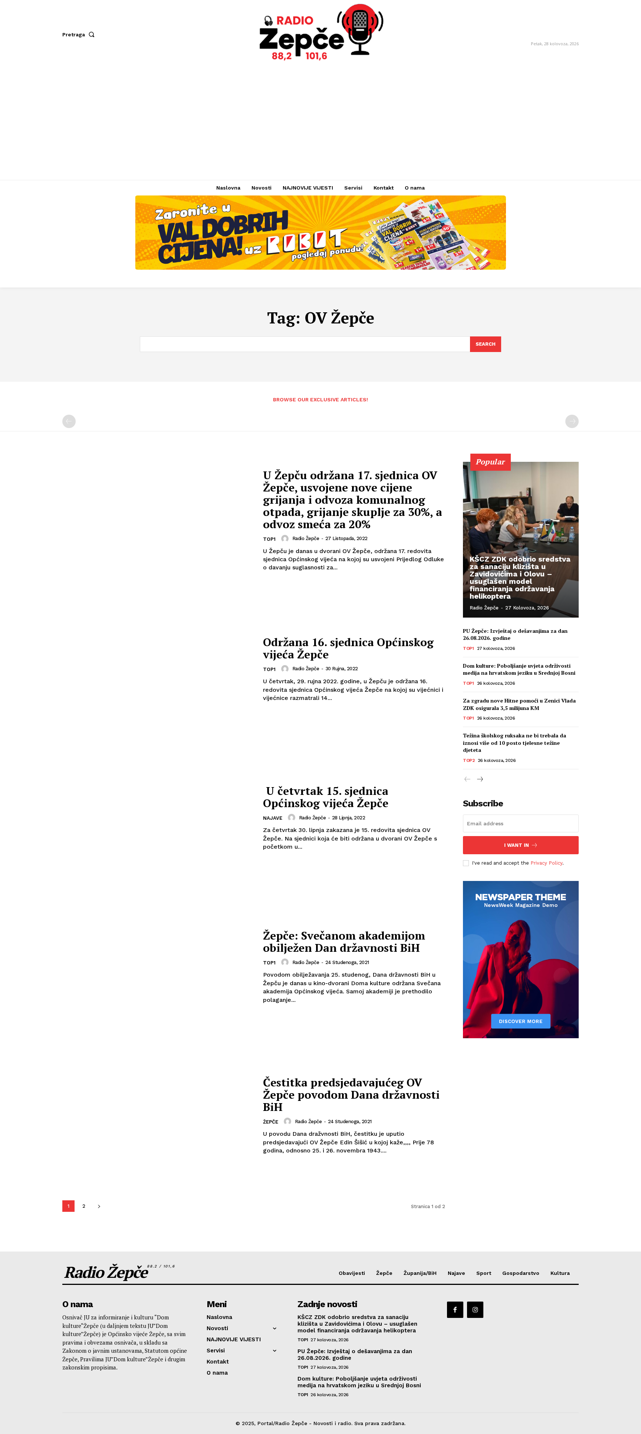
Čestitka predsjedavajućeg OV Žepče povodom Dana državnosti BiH (351, 1094)
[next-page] (99, 1206)
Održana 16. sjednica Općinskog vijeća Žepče (348, 648)
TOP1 (269, 539)
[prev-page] (69, 421)
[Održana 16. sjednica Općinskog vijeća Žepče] (158, 669)
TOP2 (468, 760)
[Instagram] (475, 1310)
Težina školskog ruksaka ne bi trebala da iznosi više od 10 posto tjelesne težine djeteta (514, 742)
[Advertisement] (320, 124)
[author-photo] (286, 538)
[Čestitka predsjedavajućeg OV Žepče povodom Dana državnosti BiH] (158, 1116)
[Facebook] (455, 1310)
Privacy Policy (546, 863)
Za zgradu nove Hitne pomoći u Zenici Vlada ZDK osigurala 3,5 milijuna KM (519, 704)
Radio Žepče (305, 538)
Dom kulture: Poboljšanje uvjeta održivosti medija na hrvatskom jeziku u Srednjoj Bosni (519, 669)
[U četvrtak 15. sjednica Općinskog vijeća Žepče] (158, 818)
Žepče (270, 1122)
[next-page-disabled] (572, 421)
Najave (272, 818)
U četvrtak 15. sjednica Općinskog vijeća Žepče (325, 796)
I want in (516, 845)
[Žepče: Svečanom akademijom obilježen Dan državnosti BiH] (158, 967)
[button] (80, 34)
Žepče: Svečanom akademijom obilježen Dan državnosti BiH (344, 941)
